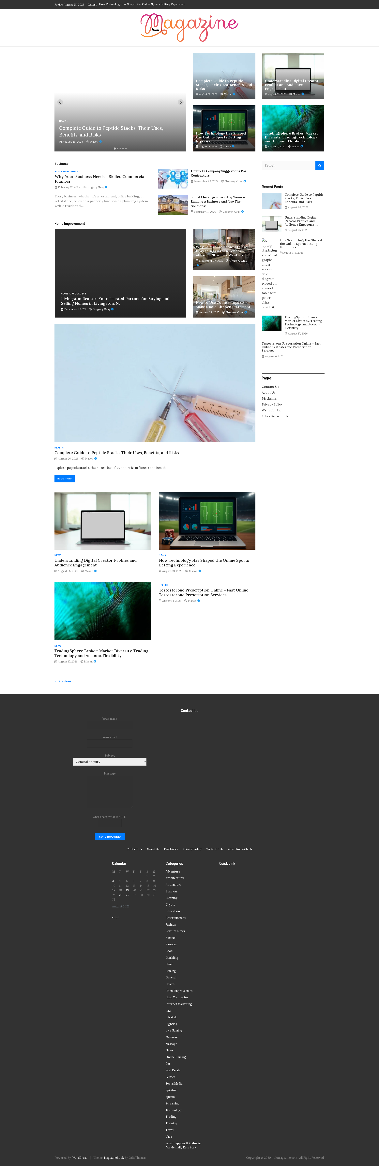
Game (169, 964)
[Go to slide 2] (117, 148)
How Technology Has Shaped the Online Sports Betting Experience (221, 137)
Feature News (175, 931)
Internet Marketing (179, 1004)
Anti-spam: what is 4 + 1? (109, 817)
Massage (171, 1044)
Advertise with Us (275, 416)
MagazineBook (114, 1157)
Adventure (173, 871)
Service (170, 1077)
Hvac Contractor (177, 997)
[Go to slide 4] (123, 148)
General (171, 977)
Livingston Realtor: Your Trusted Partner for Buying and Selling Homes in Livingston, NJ (115, 301)
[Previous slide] (60, 102)
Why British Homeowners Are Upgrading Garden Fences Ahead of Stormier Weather (221, 251)
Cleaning (171, 898)
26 (127, 895)
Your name (109, 718)
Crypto (170, 904)
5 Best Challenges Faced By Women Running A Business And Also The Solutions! (218, 201)
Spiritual (171, 1090)
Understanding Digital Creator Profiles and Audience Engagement (292, 85)
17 (113, 890)
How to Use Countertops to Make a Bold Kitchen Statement (223, 304)
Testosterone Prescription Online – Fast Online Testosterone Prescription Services (203, 592)
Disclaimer (270, 398)
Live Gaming (174, 1030)
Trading (171, 1116)
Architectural (175, 878)
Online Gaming (176, 1057)
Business (172, 891)
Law (168, 1011)
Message (110, 773)
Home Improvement (67, 171)
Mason (94, 141)
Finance (171, 938)
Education (173, 911)
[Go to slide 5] (126, 148)
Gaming (171, 971)
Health (63, 121)
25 (120, 895)
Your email (110, 737)
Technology (174, 1110)
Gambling (172, 958)
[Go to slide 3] (120, 148)
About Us (269, 392)
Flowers (171, 944)
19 (127, 890)
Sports (170, 1097)
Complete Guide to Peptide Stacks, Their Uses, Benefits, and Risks (224, 85)
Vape (169, 1136)
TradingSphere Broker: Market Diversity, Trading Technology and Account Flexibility (153, 4)
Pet (168, 1063)
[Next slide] (181, 102)
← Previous (62, 681)
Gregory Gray (95, 187)
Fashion (171, 924)
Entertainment (176, 918)
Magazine (172, 1037)
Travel (170, 1130)
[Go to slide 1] (115, 148)
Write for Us (271, 410)
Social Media (174, 1083)
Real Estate (173, 1070)
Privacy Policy (272, 404)
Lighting (171, 1024)
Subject (110, 755)
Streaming (172, 1103)
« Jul (115, 917)
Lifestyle (171, 1017)
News (57, 555)
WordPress (79, 1157)
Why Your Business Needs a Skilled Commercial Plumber (100, 179)
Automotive (173, 885)
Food (169, 951)
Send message (110, 837)
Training (171, 1123)
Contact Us (270, 387)
